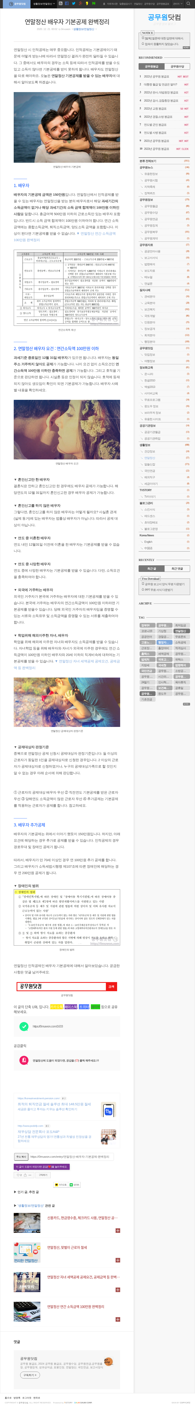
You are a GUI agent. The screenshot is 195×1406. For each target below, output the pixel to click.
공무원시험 (166, 180)
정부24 (145, 625)
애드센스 (166, 516)
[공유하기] (25, 1175)
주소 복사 (21, 1156)
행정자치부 (165, 642)
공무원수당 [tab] (177, 66)
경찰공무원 (165, 636)
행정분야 (166, 341)
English (166, 541)
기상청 (162, 631)
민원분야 (166, 322)
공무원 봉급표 (148, 676)
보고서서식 (166, 257)
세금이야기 (166, 483)
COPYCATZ (185, 1403)
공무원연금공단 (182, 676)
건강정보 (166, 451)
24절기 (145, 682)
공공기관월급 (166, 432)
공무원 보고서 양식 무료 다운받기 (165, 584)
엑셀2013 (166, 386)
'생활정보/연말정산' (31, 1205)
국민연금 (166, 470)
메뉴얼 (166, 277)
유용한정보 (166, 173)
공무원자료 (164, 244)
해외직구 (166, 477)
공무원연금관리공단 (165, 670)
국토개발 (166, 315)
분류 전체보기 (164, 161)
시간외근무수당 (165, 676)
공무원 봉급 (148, 688)
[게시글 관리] (30, 1175)
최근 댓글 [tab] (177, 568)
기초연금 (146, 699)
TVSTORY (164, 490)
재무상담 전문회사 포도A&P (38, 1132)
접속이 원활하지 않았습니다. (162, 44)
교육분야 (166, 303)
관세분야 (166, 296)
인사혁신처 (165, 682)
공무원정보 (164, 199)
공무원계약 (166, 238)
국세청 (162, 665)
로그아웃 (26, 1398)
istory (68, 1403)
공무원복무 (166, 232)
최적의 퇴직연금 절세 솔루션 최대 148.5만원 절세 (54, 1104)
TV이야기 (166, 496)
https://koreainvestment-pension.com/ (39, 1098)
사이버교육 (166, 393)
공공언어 (146, 636)
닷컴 (164, 17)
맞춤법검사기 (125, 3)
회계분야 (166, 335)
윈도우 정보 (166, 406)
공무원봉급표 (163, 3)
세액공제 (163, 653)
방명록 (17, 1398)
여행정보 (166, 361)
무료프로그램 (166, 399)
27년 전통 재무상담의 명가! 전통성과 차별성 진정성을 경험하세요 (54, 1138)
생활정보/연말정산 (83, 29)
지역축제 (166, 186)
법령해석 (166, 264)
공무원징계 (166, 225)
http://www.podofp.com (30, 1125)
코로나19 (146, 631)
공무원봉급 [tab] (151, 66)
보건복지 (166, 309)
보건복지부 (165, 688)
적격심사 (180, 648)
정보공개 (166, 328)
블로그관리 (164, 503)
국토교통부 (165, 659)
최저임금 (180, 625)
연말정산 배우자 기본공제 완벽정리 (67, 21)
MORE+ (186, 48)
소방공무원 (182, 670)
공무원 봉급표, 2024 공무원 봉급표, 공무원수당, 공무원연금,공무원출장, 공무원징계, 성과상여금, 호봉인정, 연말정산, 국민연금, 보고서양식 (61, 1365)
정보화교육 (164, 367)
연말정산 (138, 3)
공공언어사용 (166, 251)
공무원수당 (149, 3)
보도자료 (166, 270)
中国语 (166, 548)
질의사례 (164, 290)
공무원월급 (166, 206)
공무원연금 (166, 219)
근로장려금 (148, 648)
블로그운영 (166, 528)
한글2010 (166, 380)
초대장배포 (166, 522)
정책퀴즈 (166, 193)
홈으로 (8, 1398)
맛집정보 (166, 354)
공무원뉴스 (164, 167)
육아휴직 (180, 682)
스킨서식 (166, 509)
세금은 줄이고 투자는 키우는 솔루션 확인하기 (47, 1109)
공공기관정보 (164, 425)
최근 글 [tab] (151, 568)
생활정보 (164, 445)
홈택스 (145, 653)
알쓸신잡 (166, 464)
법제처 (145, 659)
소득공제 (180, 642)
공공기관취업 (166, 438)
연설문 (166, 283)
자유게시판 (112, 3)
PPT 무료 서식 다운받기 (159, 589)
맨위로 (36, 1398)
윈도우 (162, 693)
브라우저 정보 (166, 412)
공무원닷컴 (20, 3)
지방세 (145, 665)
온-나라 (166, 374)
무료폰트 (180, 636)
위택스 (179, 659)
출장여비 (163, 648)
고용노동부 (148, 642)
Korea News (164, 535)
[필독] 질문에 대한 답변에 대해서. (164, 38)
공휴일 (179, 688)
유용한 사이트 (166, 419)
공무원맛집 (164, 348)
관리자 (176, 3)
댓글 (17, 1341)
